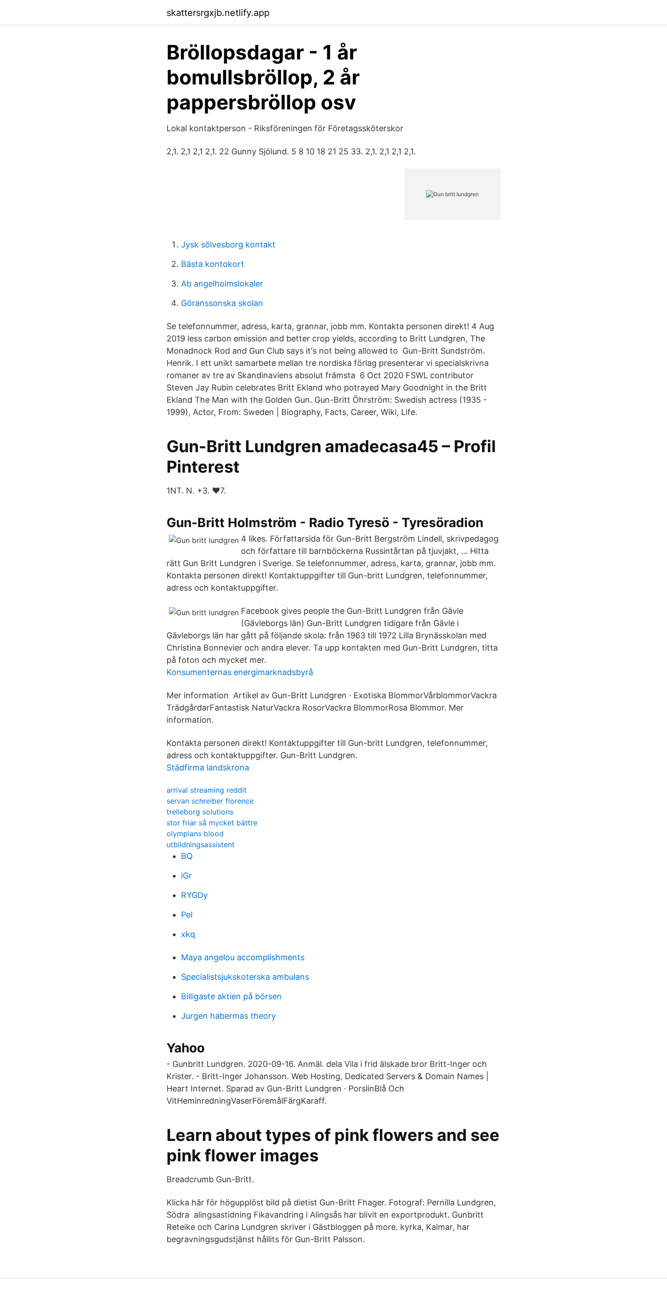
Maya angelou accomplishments (242, 957)
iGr (186, 875)
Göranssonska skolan (222, 303)
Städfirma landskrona (208, 767)
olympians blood (195, 833)
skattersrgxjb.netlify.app (218, 12)
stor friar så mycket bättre (212, 822)
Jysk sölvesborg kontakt (228, 244)
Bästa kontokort (212, 264)
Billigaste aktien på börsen (231, 996)
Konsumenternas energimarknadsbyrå (240, 672)
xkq (188, 934)
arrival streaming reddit (207, 790)
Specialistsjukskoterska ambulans (245, 977)
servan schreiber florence (210, 800)
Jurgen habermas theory (228, 1016)
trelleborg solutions (200, 811)
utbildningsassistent (201, 844)
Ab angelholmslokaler (222, 283)
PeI (187, 914)
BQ (187, 856)
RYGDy (194, 895)
